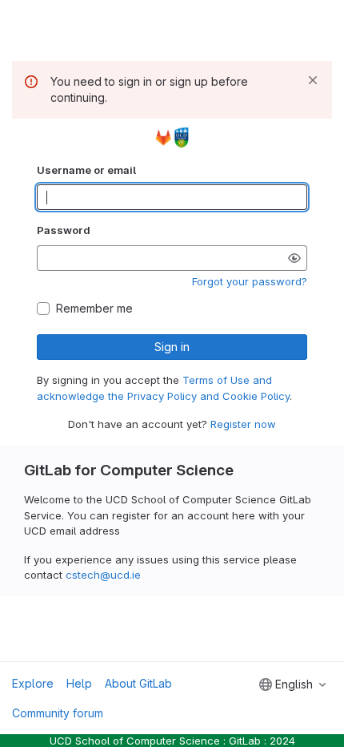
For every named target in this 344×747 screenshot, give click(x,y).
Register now (243, 424)
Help (79, 683)
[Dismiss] (312, 80)
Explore (33, 683)
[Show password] (294, 258)
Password (63, 230)
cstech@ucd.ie (103, 574)
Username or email (86, 170)
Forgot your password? (249, 281)
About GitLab (138, 683)
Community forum (57, 713)
